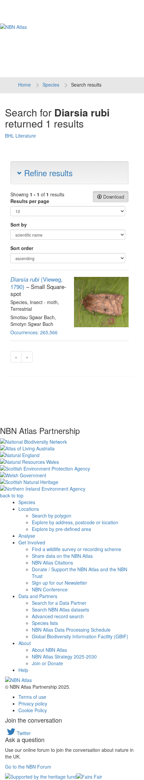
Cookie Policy (32, 710)
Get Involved (31, 542)
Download (113, 196)
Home (24, 84)
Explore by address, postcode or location (75, 522)
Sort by (18, 224)
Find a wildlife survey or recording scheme (76, 549)
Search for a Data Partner (59, 602)
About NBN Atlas (49, 649)
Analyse (26, 535)
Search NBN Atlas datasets (60, 609)
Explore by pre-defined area (61, 529)
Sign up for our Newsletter (59, 582)
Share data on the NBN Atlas (62, 555)
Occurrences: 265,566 (34, 332)
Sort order (21, 248)
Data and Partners (37, 596)
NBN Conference (50, 589)
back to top (11, 495)
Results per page (29, 201)
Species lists (45, 623)
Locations (28, 508)
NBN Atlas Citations (52, 562)
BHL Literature (20, 135)
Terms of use (32, 696)
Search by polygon (51, 515)
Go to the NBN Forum (28, 766)
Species (51, 84)
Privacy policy (32, 703)
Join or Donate (47, 663)
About (24, 643)
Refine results (47, 173)
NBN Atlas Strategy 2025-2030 (64, 656)
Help (23, 670)
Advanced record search (58, 616)
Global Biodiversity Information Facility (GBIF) (80, 636)
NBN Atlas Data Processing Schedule (71, 629)
